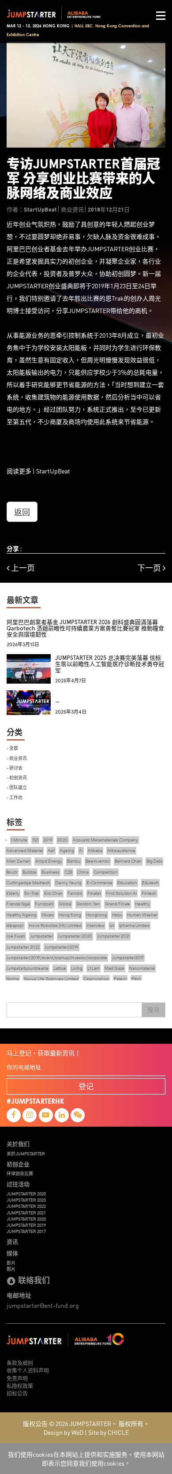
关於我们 (18, 1144)
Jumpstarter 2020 (75, 936)
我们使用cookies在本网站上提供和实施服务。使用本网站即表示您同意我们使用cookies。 (86, 1458)
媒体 (12, 1253)
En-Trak (31, 893)
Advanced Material (24, 850)
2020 (62, 840)
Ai (81, 850)
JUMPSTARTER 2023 (26, 1200)
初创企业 (18, 1164)
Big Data (154, 861)
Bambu (74, 861)
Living (76, 968)
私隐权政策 (20, 1385)
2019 (47, 840)
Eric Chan (53, 893)
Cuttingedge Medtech (28, 883)
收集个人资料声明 (28, 1370)
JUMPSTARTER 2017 (26, 1231)
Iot (111, 925)
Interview (95, 925)
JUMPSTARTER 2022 (26, 1206)
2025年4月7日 (70, 681)
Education (127, 883)
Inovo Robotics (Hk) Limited (55, 925)
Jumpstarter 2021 (113, 936)
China (83, 872)
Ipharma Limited (134, 925)
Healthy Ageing (21, 915)
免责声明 (17, 1378)
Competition (105, 872)
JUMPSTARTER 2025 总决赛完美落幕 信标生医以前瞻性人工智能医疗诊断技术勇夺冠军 (109, 664)
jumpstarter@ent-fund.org (43, 1305)
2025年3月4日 (70, 712)
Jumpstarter (41, 936)
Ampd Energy (48, 861)
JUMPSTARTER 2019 (26, 1225)
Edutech (150, 883)
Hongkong (96, 915)
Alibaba (95, 850)
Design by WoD (63, 1432)
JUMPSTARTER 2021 (26, 1213)
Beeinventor (98, 861)
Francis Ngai (18, 904)
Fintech (149, 893)
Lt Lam (93, 968)
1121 (35, 840)
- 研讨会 (14, 767)
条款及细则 (20, 1362)
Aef (51, 850)
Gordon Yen (88, 904)
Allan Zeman (18, 861)
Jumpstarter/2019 (62, 947)
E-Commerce (99, 883)
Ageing (67, 850)
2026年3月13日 (23, 645)
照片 (11, 1269)
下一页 (150, 568)
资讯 (12, 1242)
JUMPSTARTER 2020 (26, 1219)
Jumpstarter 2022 (23, 947)
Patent (120, 979)
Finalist (94, 893)
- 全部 (12, 747)
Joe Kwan (15, 936)
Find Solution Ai (121, 893)
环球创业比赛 (20, 1173)
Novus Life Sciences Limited (51, 979)
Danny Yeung (68, 883)
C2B (68, 872)
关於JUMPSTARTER (26, 1153)
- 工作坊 (14, 797)
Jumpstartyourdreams (27, 968)
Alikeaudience (121, 850)
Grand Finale (117, 904)
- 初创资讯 (17, 777)
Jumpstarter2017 (128, 957)
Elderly (12, 893)
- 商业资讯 (17, 758)
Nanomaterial (142, 968)
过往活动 (18, 1184)
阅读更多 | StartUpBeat (38, 470)
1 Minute (19, 840)
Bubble (29, 872)
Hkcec (47, 915)
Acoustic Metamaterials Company (105, 840)
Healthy (142, 904)
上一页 (22, 568)
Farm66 (74, 893)
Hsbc (117, 915)
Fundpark (44, 904)
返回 (22, 511)
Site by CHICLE (108, 1432)
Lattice (59, 968)
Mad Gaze (114, 968)
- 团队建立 (17, 787)
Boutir (12, 872)
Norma (12, 979)
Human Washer (142, 915)
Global (65, 904)
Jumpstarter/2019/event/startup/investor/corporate (56, 957)
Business (50, 872)
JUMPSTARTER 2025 (26, 1194)
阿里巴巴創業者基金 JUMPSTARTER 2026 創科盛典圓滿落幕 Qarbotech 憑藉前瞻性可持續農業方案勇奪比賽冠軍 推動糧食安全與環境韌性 (85, 628)
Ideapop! (15, 925)
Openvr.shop (96, 979)
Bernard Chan (128, 861)
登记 (86, 1085)
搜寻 (153, 1010)
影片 (11, 1263)
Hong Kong (70, 915)
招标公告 (17, 1393)
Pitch (136, 979)
